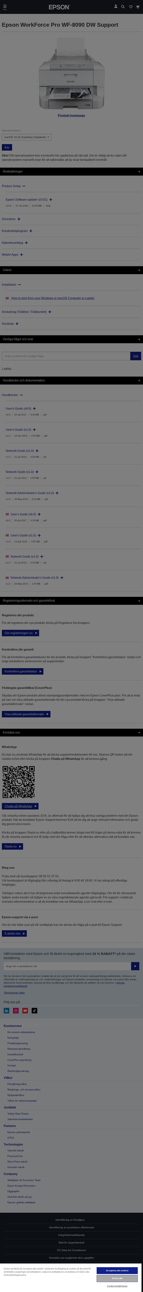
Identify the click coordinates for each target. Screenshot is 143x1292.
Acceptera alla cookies (117, 1270)
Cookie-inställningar (117, 1286)
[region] (71, 1277)
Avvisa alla (117, 1278)
